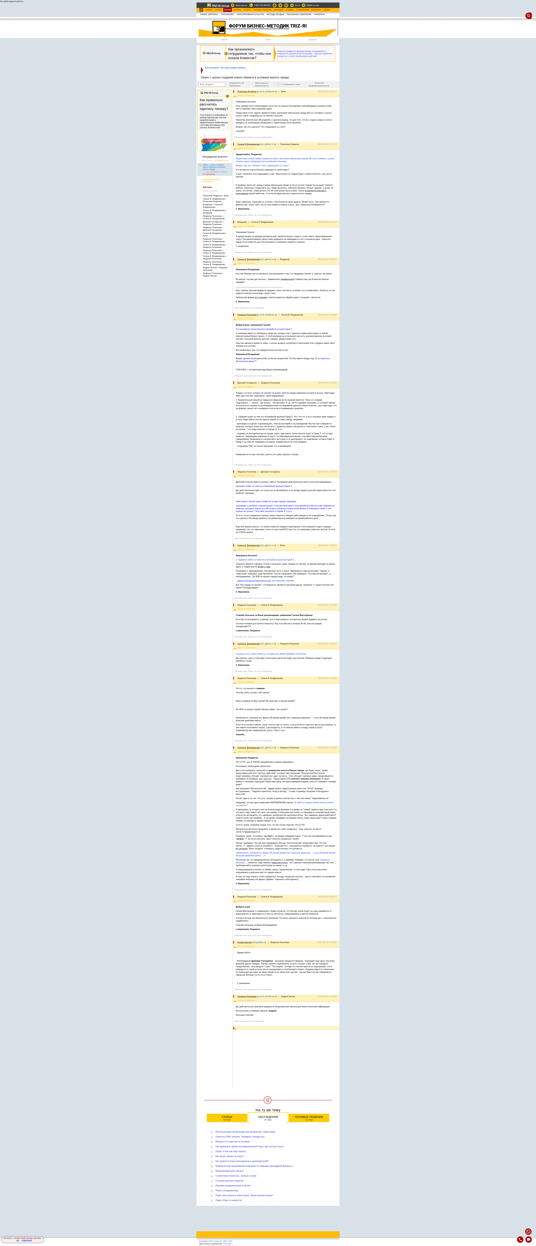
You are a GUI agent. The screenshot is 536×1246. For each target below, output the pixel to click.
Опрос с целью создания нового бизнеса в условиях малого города (214, 167)
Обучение (278, 9)
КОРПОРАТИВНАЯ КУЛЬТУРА (250, 14)
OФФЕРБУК (319, 14)
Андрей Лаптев (244, 942)
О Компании (302, 9)
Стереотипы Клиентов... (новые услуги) (236, 1176)
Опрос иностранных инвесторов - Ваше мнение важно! (244, 1195)
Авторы (237, 9)
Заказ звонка (241, 5)
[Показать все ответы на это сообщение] (253, 137)
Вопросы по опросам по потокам (233, 1141)
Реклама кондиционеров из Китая (233, 1185)
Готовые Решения (262, 9)
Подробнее (27, 1240)
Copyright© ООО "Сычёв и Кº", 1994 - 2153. (216, 1241)
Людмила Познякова (246, 315)
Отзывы (290, 9)
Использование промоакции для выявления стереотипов (245, 1132)
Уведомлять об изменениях (236, 84)
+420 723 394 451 (262, 5)
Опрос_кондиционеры (227, 1190)
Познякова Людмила (246, 91)
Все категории (211, 67)
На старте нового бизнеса (233, 67)
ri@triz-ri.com (313, 5)
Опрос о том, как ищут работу (231, 1151)
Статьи (218, 9)
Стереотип (312, 40)
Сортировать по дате (221, 160)
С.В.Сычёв (227, 1244)
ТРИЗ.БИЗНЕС (227, 14)
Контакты (316, 9)
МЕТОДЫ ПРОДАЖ (275, 14)
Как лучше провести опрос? (230, 1156)
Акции (326, 9)
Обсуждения (268, 1118)
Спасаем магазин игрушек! (229, 1181)
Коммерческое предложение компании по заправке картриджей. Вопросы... (255, 1166)
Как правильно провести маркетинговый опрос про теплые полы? (250, 1146)
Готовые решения (309, 1118)
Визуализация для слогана (229, 1171)
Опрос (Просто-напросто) (229, 1200)
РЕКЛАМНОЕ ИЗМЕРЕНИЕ (299, 14)
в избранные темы (291, 84)
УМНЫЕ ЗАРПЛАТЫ (209, 14)
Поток (268, 40)
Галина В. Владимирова (248, 144)
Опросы (224, 40)
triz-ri (297, 5)
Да (18, 1240)
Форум (227, 9)
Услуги (247, 9)
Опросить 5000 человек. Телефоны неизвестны (240, 1137)
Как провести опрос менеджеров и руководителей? (242, 1161)
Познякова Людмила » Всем (216, 195)
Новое (209, 9)
